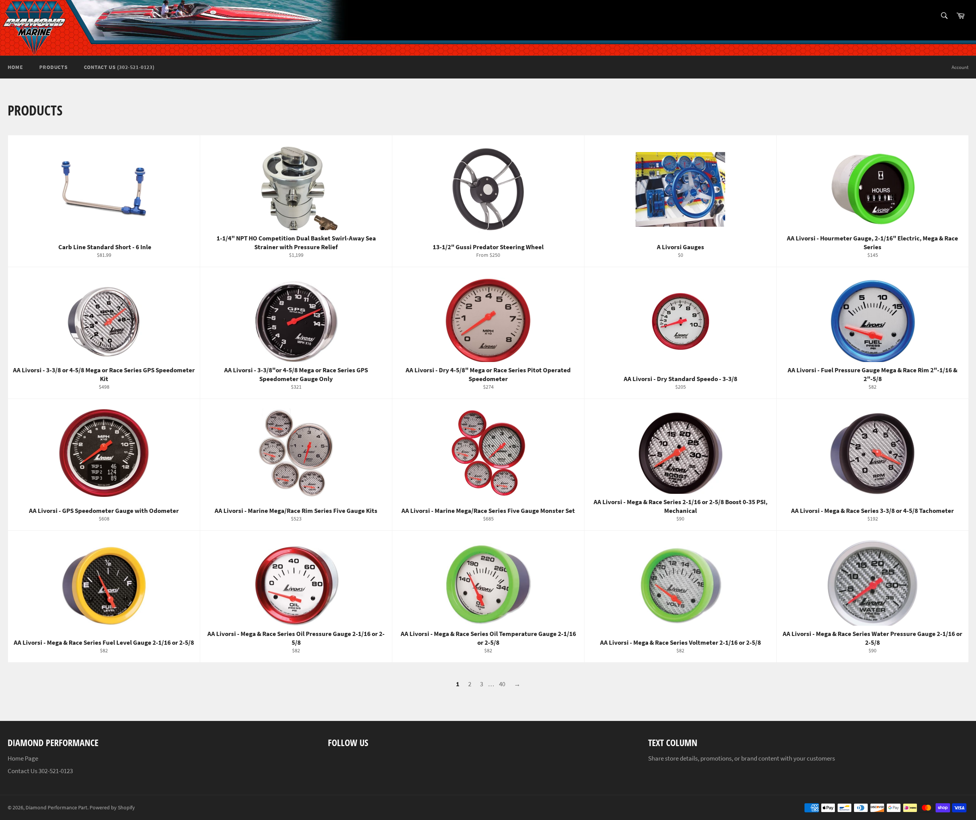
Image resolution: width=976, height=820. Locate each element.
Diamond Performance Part (56, 807)
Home (15, 67)
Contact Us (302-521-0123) (119, 67)
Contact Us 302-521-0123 (40, 771)
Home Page (23, 758)
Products (53, 67)
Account (960, 67)
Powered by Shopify (112, 807)
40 (502, 684)
